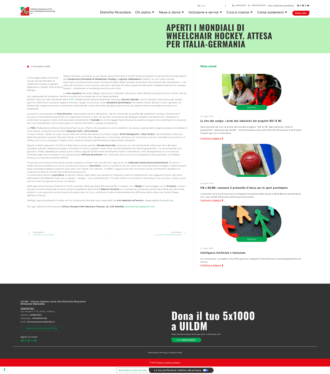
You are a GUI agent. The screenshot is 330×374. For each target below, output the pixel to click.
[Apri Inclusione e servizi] (221, 12)
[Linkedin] (303, 5)
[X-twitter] (305, 5)
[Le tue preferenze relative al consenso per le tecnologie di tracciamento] (4, 369)
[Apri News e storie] (182, 12)
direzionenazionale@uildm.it (41, 322)
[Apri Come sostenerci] (286, 12)
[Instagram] (300, 5)
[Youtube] (308, 5)
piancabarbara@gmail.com (140, 206)
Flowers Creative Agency (168, 362)
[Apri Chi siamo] (153, 12)
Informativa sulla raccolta (133, 370)
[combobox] (211, 6)
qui (171, 200)
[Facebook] (298, 5)
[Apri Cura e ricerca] (251, 12)
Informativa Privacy (157, 352)
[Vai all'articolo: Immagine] (251, 90)
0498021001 (36, 315)
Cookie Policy (175, 352)
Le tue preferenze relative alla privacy (177, 370)
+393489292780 (39, 318)
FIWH (71, 99)
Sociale (251, 107)
